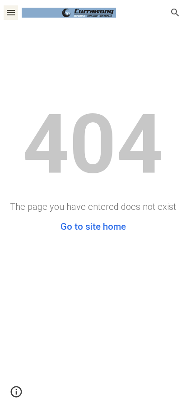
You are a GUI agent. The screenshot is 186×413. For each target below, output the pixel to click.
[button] (11, 12)
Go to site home (93, 226)
